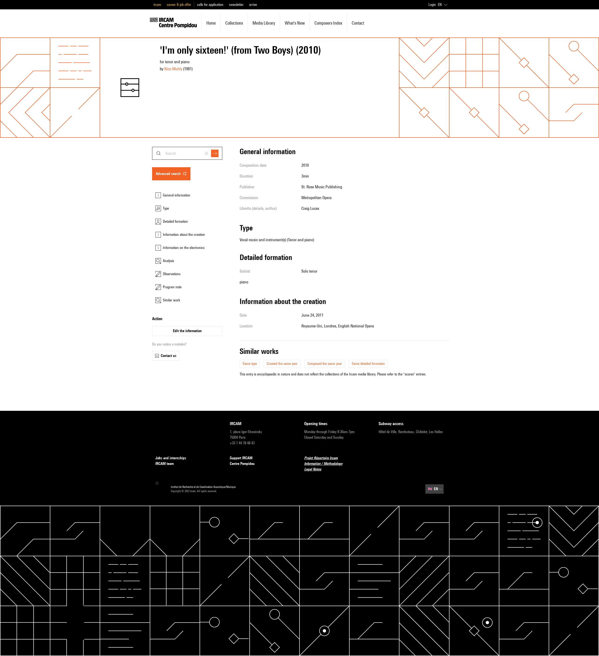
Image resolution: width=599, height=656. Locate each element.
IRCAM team (164, 463)
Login (432, 4)
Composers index (328, 23)
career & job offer (179, 4)
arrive (253, 4)
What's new (295, 23)
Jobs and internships (170, 458)
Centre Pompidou (242, 463)
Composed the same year (324, 363)
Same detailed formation (368, 363)
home (211, 23)
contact (358, 23)
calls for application (210, 4)
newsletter (236, 4)
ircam (157, 4)
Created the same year (282, 363)
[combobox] (187, 153)
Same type (250, 363)
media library (263, 23)
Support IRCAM (241, 458)
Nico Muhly (173, 68)
